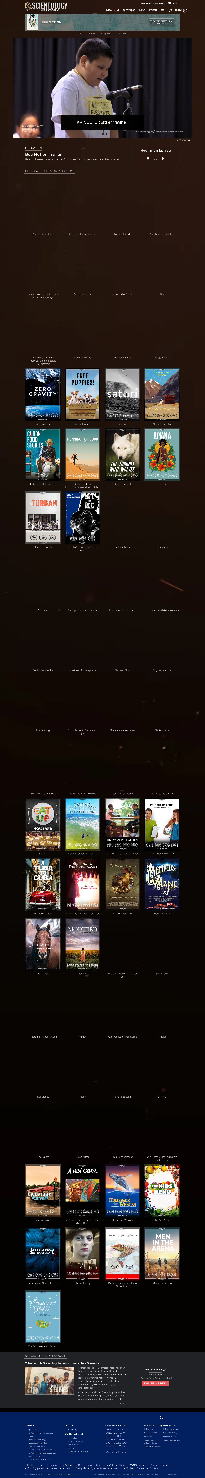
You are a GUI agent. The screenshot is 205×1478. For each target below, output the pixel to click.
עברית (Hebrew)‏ (138, 1465)
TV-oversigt (72, 1429)
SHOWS (142, 10)
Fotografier (105, 33)
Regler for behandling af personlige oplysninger (141, 1474)
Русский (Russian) (100, 1468)
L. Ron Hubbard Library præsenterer (43, 1453)
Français (154, 1468)
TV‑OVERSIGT (129, 10)
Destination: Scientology (38, 1443)
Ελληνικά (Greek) (71, 1465)
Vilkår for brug (98, 1474)
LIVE (117, 10)
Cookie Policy (113, 1474)
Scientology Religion (171, 1440)
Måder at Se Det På (75, 1441)
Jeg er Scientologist (36, 1456)
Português (81, 1468)
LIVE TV (69, 1425)
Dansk (42, 1465)
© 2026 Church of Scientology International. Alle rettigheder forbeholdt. (52, 1474)
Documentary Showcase (38, 1459)
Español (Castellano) (115, 1465)
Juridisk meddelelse (170, 1474)
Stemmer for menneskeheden (40, 1449)
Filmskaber (121, 33)
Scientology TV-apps (116, 1446)
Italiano (165, 1465)
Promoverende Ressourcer (77, 1451)
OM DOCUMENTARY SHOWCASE (45, 1355)
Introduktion (72, 1438)
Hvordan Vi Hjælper (171, 1436)
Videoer (91, 33)
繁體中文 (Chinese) (135, 1468)
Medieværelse (73, 1445)
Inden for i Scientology (37, 1439)
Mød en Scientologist (37, 1446)
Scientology (149, 1429)
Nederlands (55, 1468)
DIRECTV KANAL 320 (117, 1429)
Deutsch (54, 1465)
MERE (121, 1403)
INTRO (109, 10)
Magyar (154, 1465)
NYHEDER (153, 10)
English (30, 1465)
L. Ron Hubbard (150, 1433)
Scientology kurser (170, 1429)
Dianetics (148, 1436)
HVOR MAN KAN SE (115, 1425)
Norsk (69, 1468)
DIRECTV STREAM (115, 1432)
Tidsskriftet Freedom (152, 1447)
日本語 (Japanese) (36, 1468)
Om (80, 33)
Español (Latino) (92, 1465)
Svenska (117, 1468)
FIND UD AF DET (155, 1383)
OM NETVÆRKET (74, 1433)
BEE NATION (51, 22)
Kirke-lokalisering (170, 1433)
